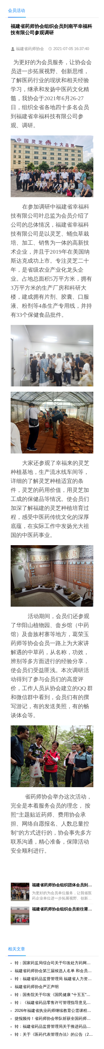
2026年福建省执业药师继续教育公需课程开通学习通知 (54, 1010)
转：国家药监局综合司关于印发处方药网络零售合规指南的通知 (54, 962)
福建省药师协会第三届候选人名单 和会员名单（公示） (54, 970)
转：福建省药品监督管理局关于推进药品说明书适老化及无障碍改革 (54, 1026)
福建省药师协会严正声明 (37, 986)
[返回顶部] (93, 938)
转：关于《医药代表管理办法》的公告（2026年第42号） (54, 1034)
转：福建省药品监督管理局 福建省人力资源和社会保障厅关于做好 (54, 978)
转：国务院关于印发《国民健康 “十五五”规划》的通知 (54, 994)
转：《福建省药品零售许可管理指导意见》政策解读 (54, 1002)
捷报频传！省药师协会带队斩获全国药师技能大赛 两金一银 (54, 1018)
